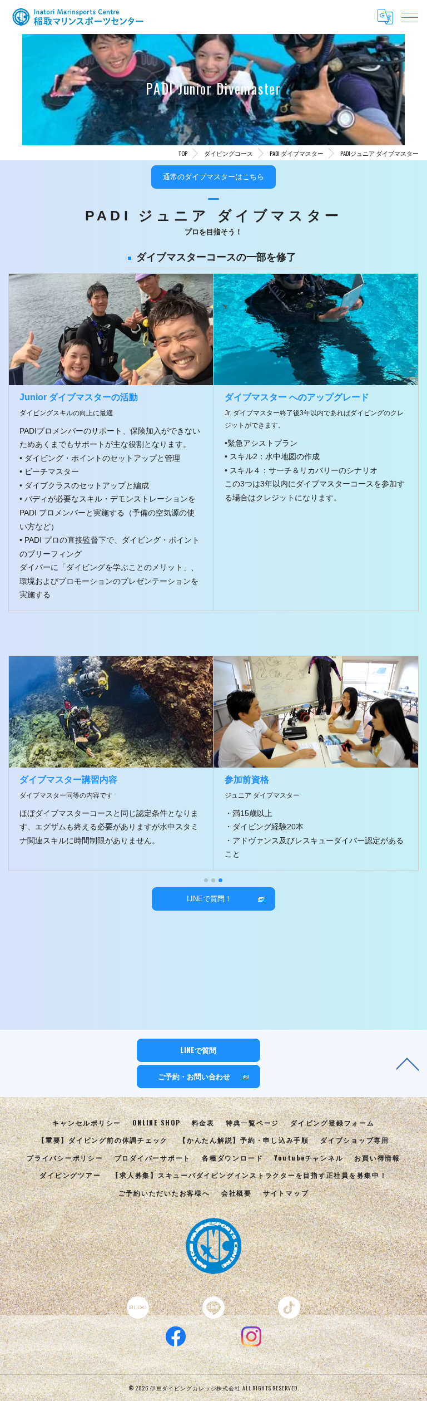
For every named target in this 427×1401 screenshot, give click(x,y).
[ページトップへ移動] (407, 1063)
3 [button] (220, 880)
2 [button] (213, 880)
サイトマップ (286, 1192)
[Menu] (410, 16)
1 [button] (206, 880)
